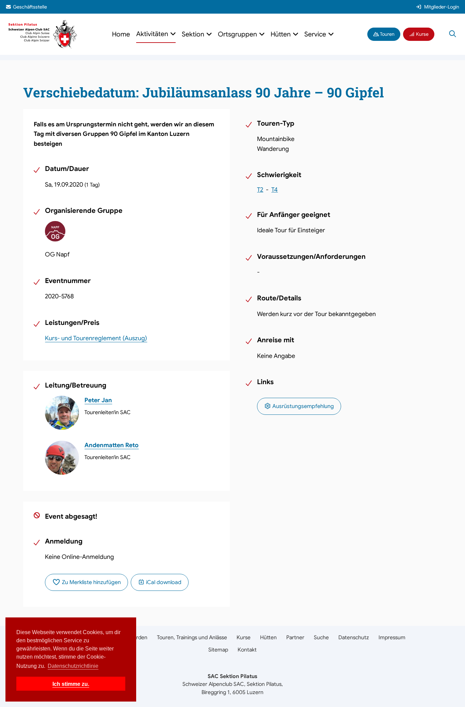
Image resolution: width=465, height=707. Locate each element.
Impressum (392, 637)
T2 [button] (260, 189)
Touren (387, 34)
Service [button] (316, 34)
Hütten (268, 637)
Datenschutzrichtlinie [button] (73, 666)
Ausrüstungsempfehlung (302, 406)
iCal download (163, 582)
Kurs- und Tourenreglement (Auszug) (96, 338)
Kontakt (247, 649)
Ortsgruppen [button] (238, 34)
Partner (295, 637)
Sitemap (218, 649)
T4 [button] (274, 189)
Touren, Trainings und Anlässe (192, 637)
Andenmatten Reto (111, 445)
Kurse (422, 34)
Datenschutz (353, 637)
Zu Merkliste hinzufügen (91, 582)
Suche (321, 637)
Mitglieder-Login (441, 7)
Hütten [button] (281, 34)
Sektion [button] (194, 34)
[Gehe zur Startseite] (43, 34)
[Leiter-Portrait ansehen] (62, 413)
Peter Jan (98, 400)
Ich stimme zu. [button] (70, 684)
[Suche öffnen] (453, 34)
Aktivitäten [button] (153, 34)
